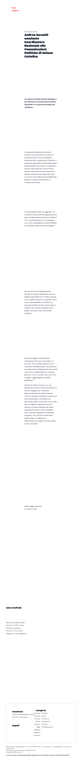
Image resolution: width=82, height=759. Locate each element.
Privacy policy (67, 747)
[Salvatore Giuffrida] (10, 613)
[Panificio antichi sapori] (41, 250)
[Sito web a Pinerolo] (18, 752)
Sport (44, 716)
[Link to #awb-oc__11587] (6, 9)
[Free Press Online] (71, 4)
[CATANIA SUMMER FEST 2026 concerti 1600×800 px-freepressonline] (41, 230)
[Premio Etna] (41, 272)
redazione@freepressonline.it (23, 714)
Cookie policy (10, 748)
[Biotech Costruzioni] (41, 187)
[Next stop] (41, 468)
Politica (45, 713)
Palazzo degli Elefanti (37, 727)
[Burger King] (41, 487)
